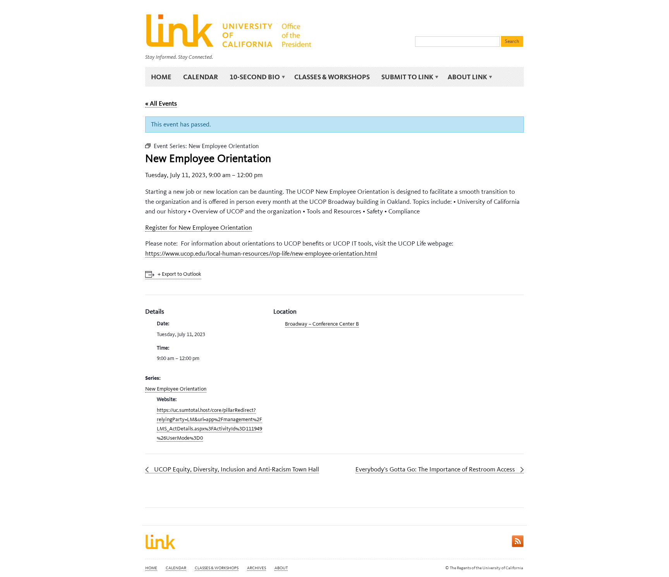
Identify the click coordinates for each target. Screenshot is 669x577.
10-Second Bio (252, 77)
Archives (256, 567)
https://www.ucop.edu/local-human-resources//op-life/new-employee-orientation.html (261, 253)
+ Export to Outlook (179, 274)
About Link (464, 77)
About (281, 567)
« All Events (161, 103)
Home (161, 76)
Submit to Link (404, 77)
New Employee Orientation (175, 389)
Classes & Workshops (332, 76)
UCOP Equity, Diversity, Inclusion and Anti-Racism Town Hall (236, 469)
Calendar (200, 76)
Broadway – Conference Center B (322, 324)
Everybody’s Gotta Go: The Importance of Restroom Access (435, 469)
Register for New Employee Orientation (198, 227)
